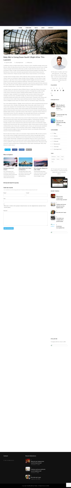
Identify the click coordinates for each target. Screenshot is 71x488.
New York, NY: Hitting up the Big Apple (60, 122)
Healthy (53, 159)
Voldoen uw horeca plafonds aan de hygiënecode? (61, 206)
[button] (8, 150)
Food (62, 156)
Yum (52, 161)
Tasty (62, 159)
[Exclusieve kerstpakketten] (53, 226)
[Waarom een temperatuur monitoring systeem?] (53, 196)
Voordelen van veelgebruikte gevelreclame (60, 220)
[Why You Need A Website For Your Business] (53, 105)
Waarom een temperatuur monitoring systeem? (61, 198)
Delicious (54, 156)
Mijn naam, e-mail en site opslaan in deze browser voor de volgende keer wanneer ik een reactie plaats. (25, 206)
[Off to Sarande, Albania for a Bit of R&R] (41, 161)
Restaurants (57, 144)
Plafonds (56, 141)
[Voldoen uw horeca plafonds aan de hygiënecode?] (53, 204)
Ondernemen (57, 138)
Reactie (6, 210)
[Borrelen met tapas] (53, 212)
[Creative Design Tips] (53, 114)
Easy (58, 156)
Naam (5, 192)
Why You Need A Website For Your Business (60, 107)
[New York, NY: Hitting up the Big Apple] (53, 120)
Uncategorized (19, 62)
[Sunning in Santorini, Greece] (10, 161)
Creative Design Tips (61, 114)
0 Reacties (29, 62)
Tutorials (56, 146)
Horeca (55, 136)
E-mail (28, 192)
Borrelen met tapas (61, 212)
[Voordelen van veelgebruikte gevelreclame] (53, 218)
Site (4, 198)
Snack (58, 159)
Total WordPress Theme (32, 485)
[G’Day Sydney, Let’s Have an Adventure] (26, 161)
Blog (55, 133)
